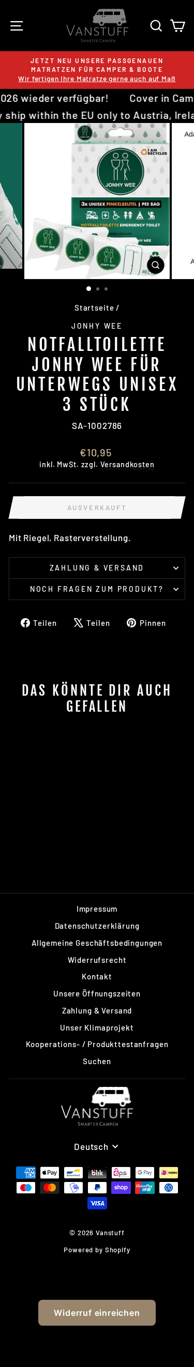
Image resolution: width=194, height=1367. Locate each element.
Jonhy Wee (97, 325)
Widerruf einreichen (97, 1313)
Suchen (97, 1061)
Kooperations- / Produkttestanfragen (97, 1044)
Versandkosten (127, 464)
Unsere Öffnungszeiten (97, 993)
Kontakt (97, 976)
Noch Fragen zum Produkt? (97, 589)
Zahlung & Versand (97, 567)
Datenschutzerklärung (97, 925)
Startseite (94, 307)
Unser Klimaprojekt (96, 1027)
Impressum (97, 908)
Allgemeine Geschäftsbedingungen (97, 942)
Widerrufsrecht (97, 959)
